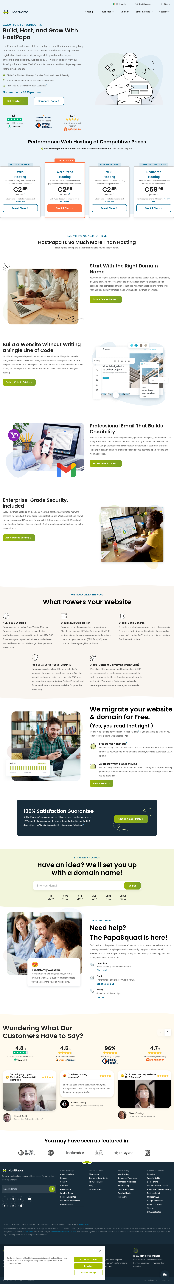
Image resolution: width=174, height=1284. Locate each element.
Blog (91, 1186)
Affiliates (64, 1186)
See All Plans (18, 208)
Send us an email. (105, 984)
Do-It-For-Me (152, 1182)
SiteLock (151, 1208)
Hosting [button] (89, 11)
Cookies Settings (88, 1273)
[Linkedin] (21, 1199)
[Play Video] (29, 1096)
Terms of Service (150, 1280)
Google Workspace (155, 1201)
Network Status (95, 1189)
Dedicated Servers (126, 1189)
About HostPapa (67, 1174)
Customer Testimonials (70, 1201)
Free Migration (66, 1204)
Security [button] (163, 11)
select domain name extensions (63, 1232)
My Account (94, 1174)
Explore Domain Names (104, 299)
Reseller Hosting (125, 1193)
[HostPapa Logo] (29, 1170)
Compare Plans (47, 101)
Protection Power (154, 1204)
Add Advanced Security (17, 537)
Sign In (167, 4)
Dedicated (153, 172)
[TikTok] (5, 1205)
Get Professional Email (104, 463)
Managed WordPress (127, 1182)
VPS (109, 172)
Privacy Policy (166, 1280)
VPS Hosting (123, 1186)
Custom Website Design (157, 1186)
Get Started (14, 101)
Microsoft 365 (153, 1197)
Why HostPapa (66, 1193)
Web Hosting (123, 1174)
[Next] (167, 1033)
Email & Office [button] (143, 11)
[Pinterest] (21, 1205)
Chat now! (102, 970)
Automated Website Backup (159, 1189)
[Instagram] (13, 1205)
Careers (63, 1178)
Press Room (65, 1189)
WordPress (64, 172)
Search (132, 885)
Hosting (20, 177)
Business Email (153, 1193)
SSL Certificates (154, 1212)
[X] (13, 1199)
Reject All (88, 1266)
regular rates (84, 1224)
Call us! (100, 997)
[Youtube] (29, 1199)
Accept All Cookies (88, 1259)
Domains (125, 11)
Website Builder (154, 1178)
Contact (63, 1182)
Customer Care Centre (98, 1178)
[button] (120, 4)
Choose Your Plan (129, 819)
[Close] (100, 1251)
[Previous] (160, 1033)
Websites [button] (106, 11)
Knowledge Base (96, 1182)
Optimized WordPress (127, 1178)
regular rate (20, 201)
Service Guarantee (68, 1197)
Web (20, 172)
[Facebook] (5, 1199)
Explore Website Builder (17, 382)
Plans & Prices (100, 783)
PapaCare (122, 1197)
